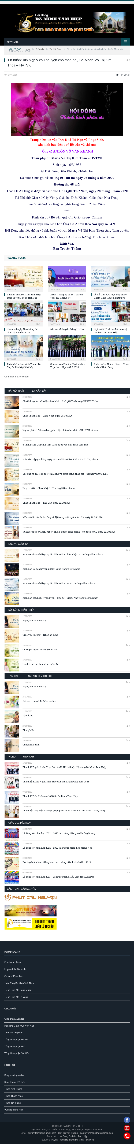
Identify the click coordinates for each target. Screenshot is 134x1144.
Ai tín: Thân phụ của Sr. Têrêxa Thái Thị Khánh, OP (66, 296)
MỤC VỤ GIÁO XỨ (18, 544)
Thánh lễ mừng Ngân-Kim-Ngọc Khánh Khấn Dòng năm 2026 (56, 781)
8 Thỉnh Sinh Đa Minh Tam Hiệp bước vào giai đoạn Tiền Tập (24, 296)
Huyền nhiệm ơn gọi (39, 676)
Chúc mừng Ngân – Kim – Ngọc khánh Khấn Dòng (111, 365)
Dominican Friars (12, 962)
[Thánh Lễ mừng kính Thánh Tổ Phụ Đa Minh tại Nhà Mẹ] (23, 347)
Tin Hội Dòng (123, 75)
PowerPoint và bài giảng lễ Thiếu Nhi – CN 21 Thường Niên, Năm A (59, 583)
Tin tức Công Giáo (13, 1032)
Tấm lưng (28, 715)
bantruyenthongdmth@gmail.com (96, 1133)
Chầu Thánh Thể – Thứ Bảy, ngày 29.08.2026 (46, 502)
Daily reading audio (14, 1075)
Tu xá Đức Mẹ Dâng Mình (17, 990)
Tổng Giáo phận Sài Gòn (16, 1053)
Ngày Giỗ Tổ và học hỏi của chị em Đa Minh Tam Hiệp (110, 331)
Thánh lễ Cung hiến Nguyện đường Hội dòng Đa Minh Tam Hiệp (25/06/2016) (64, 810)
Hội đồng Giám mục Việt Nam (19, 1025)
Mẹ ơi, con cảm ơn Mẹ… (35, 620)
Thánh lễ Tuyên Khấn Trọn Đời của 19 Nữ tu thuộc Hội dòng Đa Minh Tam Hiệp (64, 767)
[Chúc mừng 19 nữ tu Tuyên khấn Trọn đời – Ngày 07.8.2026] (67, 347)
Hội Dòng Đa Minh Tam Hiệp (73, 1136)
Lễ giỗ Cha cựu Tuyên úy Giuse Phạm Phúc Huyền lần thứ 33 (110, 296)
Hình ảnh (28, 756)
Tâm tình (13, 676)
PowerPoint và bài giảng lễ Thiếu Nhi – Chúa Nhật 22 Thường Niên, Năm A (63, 554)
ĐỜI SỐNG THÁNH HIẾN (21, 610)
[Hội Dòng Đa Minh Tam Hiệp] (67, 21)
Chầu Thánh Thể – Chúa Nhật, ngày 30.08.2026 (48, 415)
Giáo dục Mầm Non (19, 823)
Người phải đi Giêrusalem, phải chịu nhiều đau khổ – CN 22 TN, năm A (60, 430)
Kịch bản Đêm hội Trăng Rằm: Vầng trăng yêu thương (51, 568)
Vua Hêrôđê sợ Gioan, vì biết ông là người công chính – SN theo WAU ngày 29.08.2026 (69, 531)
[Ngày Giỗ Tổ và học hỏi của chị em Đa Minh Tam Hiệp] (110, 312)
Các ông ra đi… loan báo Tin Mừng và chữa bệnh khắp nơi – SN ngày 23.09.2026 (65, 473)
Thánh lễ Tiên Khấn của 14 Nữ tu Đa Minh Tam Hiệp (50, 796)
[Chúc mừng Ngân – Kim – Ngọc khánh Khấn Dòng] (110, 347)
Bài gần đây (39, 390)
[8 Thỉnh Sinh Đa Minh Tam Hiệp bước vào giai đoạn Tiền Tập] (23, 278)
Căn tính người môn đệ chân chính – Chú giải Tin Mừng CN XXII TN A (60, 401)
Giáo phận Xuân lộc (14, 1018)
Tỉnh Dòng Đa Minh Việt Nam (19, 983)
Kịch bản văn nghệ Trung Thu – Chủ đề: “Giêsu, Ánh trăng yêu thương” (60, 597)
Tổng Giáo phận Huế (14, 1046)
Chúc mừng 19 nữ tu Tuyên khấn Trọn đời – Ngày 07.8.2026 (67, 365)
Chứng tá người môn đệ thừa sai (40, 649)
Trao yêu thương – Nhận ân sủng (40, 634)
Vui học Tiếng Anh (13, 1109)
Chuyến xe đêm (31, 744)
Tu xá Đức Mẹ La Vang (16, 997)
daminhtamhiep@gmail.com (42, 1133)
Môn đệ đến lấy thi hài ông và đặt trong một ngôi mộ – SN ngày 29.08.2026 (63, 517)
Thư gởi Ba (28, 730)
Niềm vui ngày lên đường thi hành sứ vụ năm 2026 (22, 331)
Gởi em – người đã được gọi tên (39, 701)
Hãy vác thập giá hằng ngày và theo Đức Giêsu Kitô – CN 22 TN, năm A (61, 459)
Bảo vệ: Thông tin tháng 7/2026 (67, 329)
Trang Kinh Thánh (13, 1089)
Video (12, 756)
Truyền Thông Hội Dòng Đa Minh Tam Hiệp (72, 1139)
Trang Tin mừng (12, 1103)
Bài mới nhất (16, 390)
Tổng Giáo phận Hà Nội (16, 1039)
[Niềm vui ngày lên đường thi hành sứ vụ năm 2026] (23, 312)
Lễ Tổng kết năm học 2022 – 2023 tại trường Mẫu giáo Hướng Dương (59, 833)
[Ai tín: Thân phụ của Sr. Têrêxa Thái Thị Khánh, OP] (67, 278)
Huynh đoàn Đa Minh (14, 969)
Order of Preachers (14, 976)
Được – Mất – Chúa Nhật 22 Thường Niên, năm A (49, 488)
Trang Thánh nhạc (13, 1096)
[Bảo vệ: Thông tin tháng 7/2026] (67, 312)
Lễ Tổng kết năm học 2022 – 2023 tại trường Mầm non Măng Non (57, 847)
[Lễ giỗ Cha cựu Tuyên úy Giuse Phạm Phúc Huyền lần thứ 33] (110, 278)
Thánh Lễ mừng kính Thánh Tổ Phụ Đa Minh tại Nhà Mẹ (23, 365)
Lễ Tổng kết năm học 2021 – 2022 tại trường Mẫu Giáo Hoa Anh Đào (58, 876)
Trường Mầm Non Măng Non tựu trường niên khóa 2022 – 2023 (57, 862)
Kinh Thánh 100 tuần (14, 1082)
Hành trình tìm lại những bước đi (40, 664)
